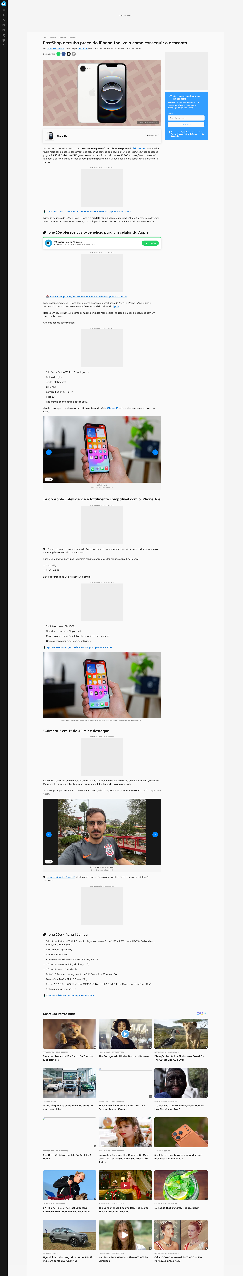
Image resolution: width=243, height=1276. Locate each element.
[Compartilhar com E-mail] (69, 54)
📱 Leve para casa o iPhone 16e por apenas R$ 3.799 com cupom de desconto (87, 211)
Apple (116, 306)
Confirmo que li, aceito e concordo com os (187, 134)
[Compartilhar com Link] (74, 54)
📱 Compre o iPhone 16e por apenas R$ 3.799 (68, 995)
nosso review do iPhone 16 (61, 877)
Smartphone (73, 38)
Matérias (53, 38)
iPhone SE (112, 408)
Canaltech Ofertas (55, 48)
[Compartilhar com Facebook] (64, 54)
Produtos (62, 38)
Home (45, 38)
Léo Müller (83, 48)
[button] (102, 449)
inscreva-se (186, 124)
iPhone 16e (139, 148)
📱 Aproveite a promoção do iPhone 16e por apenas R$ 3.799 (77, 647)
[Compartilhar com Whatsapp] (58, 54)
